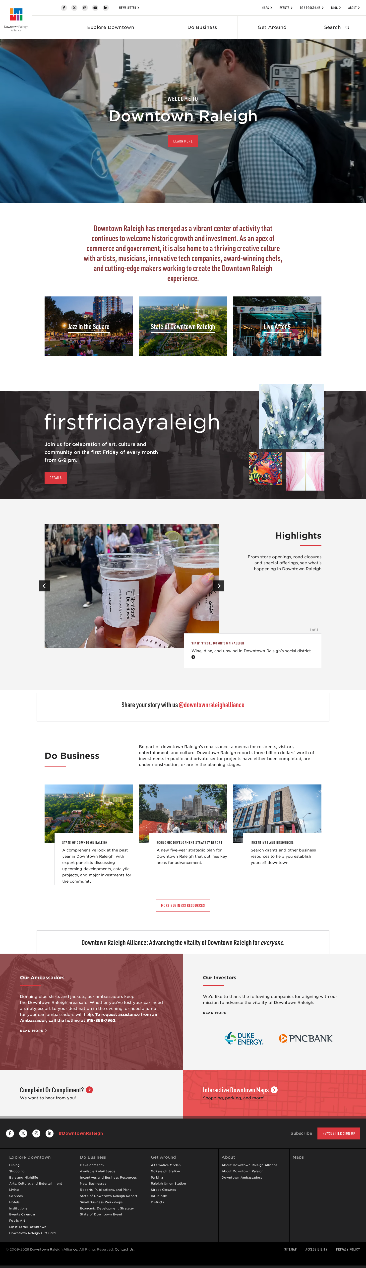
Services (16, 1196)
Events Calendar (22, 1214)
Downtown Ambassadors (242, 1177)
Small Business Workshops (101, 1202)
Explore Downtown (110, 27)
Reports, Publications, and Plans (105, 1190)
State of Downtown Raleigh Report (108, 1196)
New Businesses (93, 1183)
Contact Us (124, 1249)
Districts (157, 1202)
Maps (265, 8)
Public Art (17, 1220)
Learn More (183, 141)
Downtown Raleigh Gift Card (32, 1233)
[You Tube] (95, 8)
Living (14, 1190)
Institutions (18, 1208)
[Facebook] (64, 8)
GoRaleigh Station (165, 1171)
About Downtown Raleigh (243, 1171)
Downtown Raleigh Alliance (53, 1249)
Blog (334, 8)
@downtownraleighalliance (211, 704)
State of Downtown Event (101, 1214)
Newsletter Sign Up (338, 1133)
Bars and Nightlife (23, 1177)
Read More (32, 1031)
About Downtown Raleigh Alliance (249, 1165)
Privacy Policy (348, 1249)
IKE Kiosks (159, 1196)
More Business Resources (183, 905)
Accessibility (316, 1249)
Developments (92, 1165)
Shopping (16, 1171)
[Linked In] (106, 8)
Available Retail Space (98, 1171)
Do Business (202, 27)
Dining (14, 1165)
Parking (157, 1177)
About (352, 8)
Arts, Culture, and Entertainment (35, 1183)
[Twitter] (74, 8)
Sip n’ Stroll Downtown (28, 1227)
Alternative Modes (166, 1165)
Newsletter (127, 8)
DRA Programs (310, 8)
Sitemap (290, 1249)
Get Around (272, 27)
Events (285, 8)
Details (56, 477)
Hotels (14, 1202)
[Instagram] (85, 8)
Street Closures (163, 1190)
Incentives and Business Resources (108, 1177)
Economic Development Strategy (107, 1208)
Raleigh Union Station (168, 1183)
